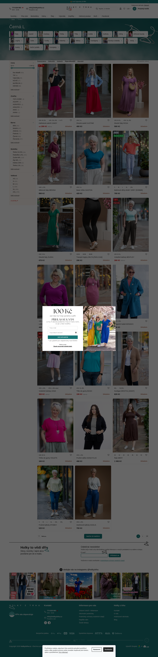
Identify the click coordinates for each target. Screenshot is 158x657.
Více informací (63, 652)
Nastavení (96, 649)
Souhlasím (108, 649)
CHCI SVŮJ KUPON (63, 337)
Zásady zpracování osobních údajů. (62, 346)
